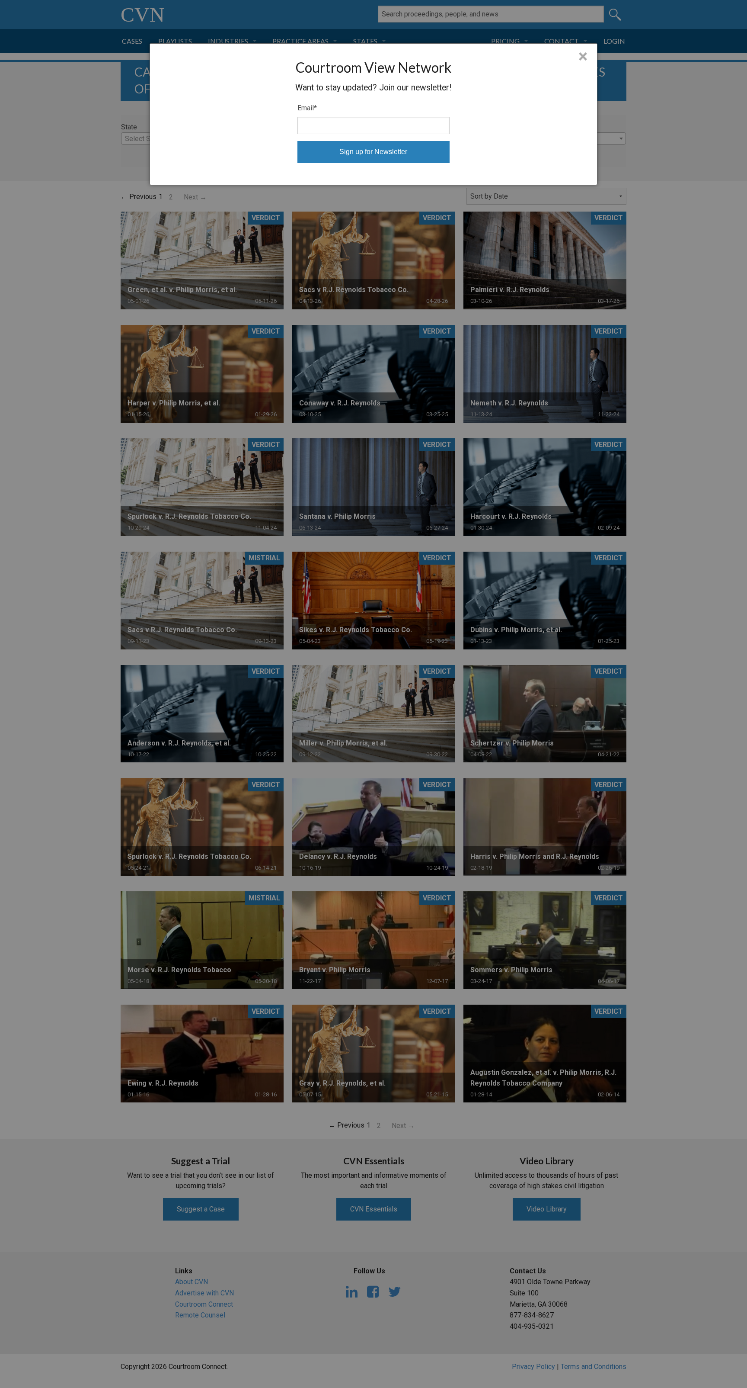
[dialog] (374, 114)
